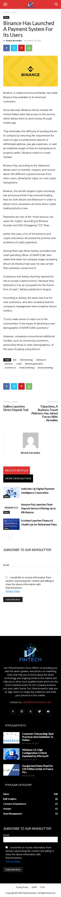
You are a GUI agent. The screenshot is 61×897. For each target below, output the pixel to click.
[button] (5, 4)
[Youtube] (48, 711)
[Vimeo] (39, 711)
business (9, 363)
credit (18, 363)
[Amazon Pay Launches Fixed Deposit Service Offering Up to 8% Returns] (11, 508)
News (14, 12)
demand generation (34, 363)
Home (6, 12)
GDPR (34, 887)
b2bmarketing (26, 360)
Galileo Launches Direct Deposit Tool (15, 408)
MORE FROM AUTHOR (18, 478)
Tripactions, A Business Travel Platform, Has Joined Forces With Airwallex (44, 413)
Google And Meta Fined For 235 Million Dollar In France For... (37, 769)
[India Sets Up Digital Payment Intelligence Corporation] (11, 492)
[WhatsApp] (29, 48)
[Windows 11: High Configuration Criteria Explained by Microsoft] (11, 754)
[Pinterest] (21, 48)
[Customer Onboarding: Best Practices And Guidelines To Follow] (11, 738)
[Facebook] (6, 48)
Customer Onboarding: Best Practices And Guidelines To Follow (38, 736)
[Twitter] (14, 48)
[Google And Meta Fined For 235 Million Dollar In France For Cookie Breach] (11, 770)
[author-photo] (30, 448)
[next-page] (10, 536)
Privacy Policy (13, 591)
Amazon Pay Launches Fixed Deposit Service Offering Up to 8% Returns (38, 508)
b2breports (41, 360)
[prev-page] (5, 536)
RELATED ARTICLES (16, 470)
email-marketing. (45, 367)
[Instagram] (22, 711)
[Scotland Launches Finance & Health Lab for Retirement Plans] (11, 524)
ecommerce (10, 367)
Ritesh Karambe (13, 40)
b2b (14, 360)
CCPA (42, 887)
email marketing (26, 367)
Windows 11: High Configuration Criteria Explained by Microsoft (35, 752)
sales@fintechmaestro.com (36, 702)
